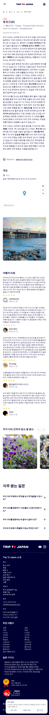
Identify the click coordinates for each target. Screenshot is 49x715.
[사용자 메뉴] (44, 4)
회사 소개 (6, 565)
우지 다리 (27, 12)
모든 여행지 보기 (9, 651)
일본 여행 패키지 (9, 577)
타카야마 (6, 647)
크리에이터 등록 (9, 594)
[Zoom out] (43, 190)
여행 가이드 (7, 572)
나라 (4, 630)
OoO (11, 412)
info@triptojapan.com (11, 604)
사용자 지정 (26, 710)
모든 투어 (6, 575)
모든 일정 (6, 579)
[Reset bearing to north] (43, 194)
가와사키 (6, 642)
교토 (18, 12)
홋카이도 (27, 647)
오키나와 (27, 644)
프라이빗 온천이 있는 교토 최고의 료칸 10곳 (20, 664)
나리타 (5, 635)
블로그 (5, 570)
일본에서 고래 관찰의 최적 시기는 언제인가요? (21, 662)
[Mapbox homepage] (9, 205)
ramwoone (14, 299)
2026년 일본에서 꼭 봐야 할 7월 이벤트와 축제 (21, 667)
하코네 (5, 639)
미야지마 (6, 644)
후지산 (26, 639)
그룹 (4, 582)
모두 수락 (40, 710)
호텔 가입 (6, 592)
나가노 (5, 632)
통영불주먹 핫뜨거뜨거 (19, 384)
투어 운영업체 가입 (10, 589)
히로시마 (27, 649)
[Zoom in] (43, 186)
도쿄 (26, 630)
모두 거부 (14, 710)
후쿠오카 (6, 649)
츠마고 (26, 637)
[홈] (24, 4)
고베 (4, 628)
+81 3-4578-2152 (9, 602)
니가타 (26, 635)
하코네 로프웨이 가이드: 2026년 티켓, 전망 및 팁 (22, 671)
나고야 (26, 632)
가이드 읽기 (8, 674)
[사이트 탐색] (5, 4)
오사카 (5, 637)
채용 (4, 568)
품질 (4, 703)
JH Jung (12, 363)
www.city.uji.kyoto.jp (24, 159)
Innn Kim (13, 329)
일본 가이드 (8, 657)
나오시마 (27, 642)
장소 (10, 12)
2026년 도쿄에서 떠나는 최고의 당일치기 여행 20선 (23, 669)
